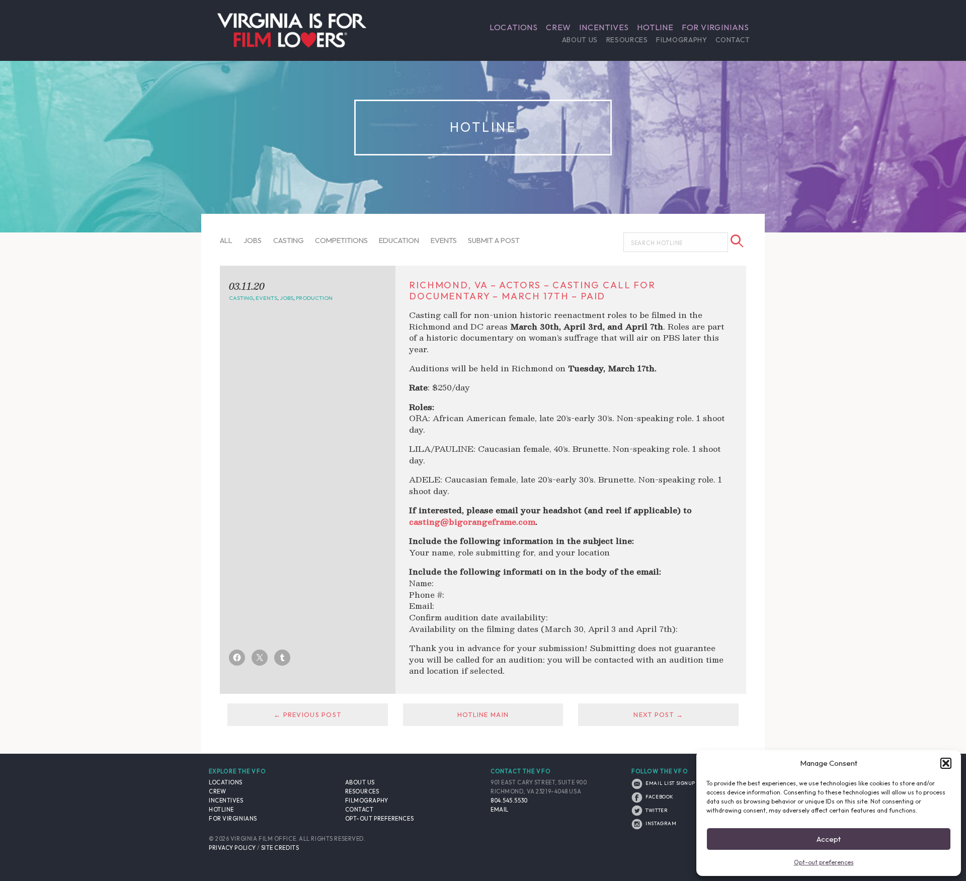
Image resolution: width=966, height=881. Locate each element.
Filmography (681, 39)
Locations (514, 27)
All (226, 240)
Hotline (655, 27)
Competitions (341, 240)
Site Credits (280, 847)
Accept (829, 839)
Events (444, 240)
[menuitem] (514, 27)
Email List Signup (670, 783)
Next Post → (658, 714)
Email (500, 809)
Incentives (604, 27)
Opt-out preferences (824, 862)
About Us (580, 39)
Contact (732, 39)
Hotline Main (483, 714)
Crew (558, 27)
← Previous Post (307, 714)
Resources (627, 39)
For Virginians (715, 27)
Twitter (656, 810)
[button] (946, 763)
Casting (288, 240)
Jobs (253, 240)
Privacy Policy (232, 847)
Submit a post (494, 240)
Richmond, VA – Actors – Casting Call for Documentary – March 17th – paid (532, 290)
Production (314, 297)
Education (399, 240)
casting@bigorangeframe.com (472, 521)
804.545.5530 (509, 800)
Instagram (660, 823)
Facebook (659, 796)
